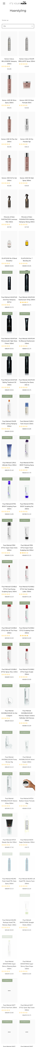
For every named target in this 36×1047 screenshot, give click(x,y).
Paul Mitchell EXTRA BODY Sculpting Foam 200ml (9, 506)
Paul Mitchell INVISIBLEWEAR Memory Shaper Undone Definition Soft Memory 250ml (27, 715)
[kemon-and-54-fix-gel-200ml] (9, 163)
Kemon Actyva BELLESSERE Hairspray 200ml (9, 61)
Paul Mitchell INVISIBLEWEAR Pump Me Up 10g (9, 759)
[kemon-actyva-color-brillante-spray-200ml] (27, 43)
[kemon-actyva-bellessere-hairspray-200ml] (9, 43)
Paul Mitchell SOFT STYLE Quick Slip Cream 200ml (27, 1007)
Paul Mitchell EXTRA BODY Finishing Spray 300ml (27, 465)
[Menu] (4, 3)
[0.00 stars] (6, 66)
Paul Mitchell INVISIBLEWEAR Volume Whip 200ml (9, 800)
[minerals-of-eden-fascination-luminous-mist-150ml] (9, 201)
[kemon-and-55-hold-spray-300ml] (27, 163)
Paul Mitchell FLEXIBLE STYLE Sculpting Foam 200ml (26, 630)
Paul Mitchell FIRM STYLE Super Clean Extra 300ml (9, 547)
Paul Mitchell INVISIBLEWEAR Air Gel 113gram (9, 713)
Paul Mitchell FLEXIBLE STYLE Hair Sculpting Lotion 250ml (26, 589)
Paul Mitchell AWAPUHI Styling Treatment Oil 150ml (9, 382)
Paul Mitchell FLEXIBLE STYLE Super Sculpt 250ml (26, 671)
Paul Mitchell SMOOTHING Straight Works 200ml (27, 922)
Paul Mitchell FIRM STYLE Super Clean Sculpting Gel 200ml (26, 547)
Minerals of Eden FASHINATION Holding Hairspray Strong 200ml (26, 219)
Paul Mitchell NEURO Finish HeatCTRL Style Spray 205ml (9, 881)
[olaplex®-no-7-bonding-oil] (27, 243)
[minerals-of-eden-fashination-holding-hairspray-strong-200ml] (27, 201)
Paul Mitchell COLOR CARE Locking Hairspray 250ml (9, 423)
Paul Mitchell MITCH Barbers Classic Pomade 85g (27, 800)
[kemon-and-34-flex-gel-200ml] (9, 124)
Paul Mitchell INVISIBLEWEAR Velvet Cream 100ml (27, 759)
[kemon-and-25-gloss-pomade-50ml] (27, 85)
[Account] (28, 3)
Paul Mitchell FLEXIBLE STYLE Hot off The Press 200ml (9, 630)
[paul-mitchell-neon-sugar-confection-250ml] (27, 824)
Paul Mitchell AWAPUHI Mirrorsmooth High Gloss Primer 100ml (9, 341)
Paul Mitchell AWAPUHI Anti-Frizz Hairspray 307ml (9, 299)
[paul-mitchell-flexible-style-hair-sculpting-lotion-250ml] (27, 571)
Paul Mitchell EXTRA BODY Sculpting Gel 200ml (27, 506)
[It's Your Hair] (18, 3)
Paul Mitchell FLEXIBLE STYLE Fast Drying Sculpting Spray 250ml (9, 589)
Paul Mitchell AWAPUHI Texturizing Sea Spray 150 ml (27, 382)
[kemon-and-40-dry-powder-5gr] (27, 124)
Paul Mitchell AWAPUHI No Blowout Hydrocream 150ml (27, 341)
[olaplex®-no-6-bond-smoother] (9, 243)
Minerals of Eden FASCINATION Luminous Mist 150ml (9, 219)
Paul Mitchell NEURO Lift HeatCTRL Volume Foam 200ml (27, 881)
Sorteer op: (5, 20)
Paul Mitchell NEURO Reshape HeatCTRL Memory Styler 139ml (9, 922)
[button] (23, 144)
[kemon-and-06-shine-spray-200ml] (9, 85)
